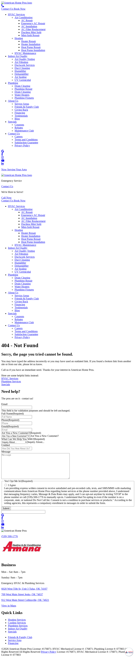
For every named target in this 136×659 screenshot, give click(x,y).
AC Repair (27, 20)
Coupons (19, 124)
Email (4, 404)
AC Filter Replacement (33, 29)
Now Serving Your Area (14, 169)
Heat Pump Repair (31, 47)
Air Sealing (21, 77)
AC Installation (29, 26)
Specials (12, 121)
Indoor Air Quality (17, 56)
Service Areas (22, 103)
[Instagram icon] (2, 157)
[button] (6, 197)
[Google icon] (2, 151)
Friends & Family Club (27, 106)
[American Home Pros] (16, 2)
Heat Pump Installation (33, 50)
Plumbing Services (11, 381)
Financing (20, 112)
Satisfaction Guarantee (26, 142)
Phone (10, 420)
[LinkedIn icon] (2, 163)
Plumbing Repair (23, 89)
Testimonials (21, 115)
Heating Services (17, 619)
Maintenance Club (24, 130)
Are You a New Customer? (21, 433)
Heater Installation (30, 44)
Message (5, 451)
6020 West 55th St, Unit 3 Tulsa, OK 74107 (24, 588)
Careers (19, 136)
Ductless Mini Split (31, 32)
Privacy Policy (22, 145)
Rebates (19, 127)
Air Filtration (21, 62)
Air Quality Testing (25, 59)
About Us (13, 100)
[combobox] (44, 435)
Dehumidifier (22, 74)
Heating (19, 38)
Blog (17, 118)
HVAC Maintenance (25, 53)
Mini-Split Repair (30, 35)
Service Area (14, 640)
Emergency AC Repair (33, 23)
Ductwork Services (25, 65)
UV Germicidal (23, 80)
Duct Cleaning (22, 68)
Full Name (12, 413)
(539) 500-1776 (9, 536)
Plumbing (13, 83)
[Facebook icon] (2, 154)
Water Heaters (22, 94)
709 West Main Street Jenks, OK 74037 (22, 594)
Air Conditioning (24, 17)
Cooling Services (17, 622)
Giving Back (21, 109)
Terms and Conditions (26, 139)
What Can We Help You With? (23, 439)
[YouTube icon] (2, 160)
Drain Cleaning (23, 92)
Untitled (5, 445)
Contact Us (14, 133)
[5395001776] (2, 5)
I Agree (12, 485)
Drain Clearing (22, 86)
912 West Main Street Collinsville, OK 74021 (25, 600)
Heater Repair (28, 41)
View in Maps (8, 605)
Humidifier (20, 71)
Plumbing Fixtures (24, 97)
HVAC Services (16, 14)
